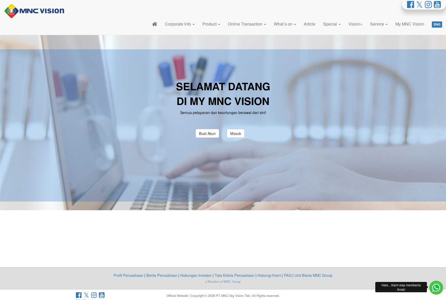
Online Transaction (246, 24)
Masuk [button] (235, 133)
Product (210, 24)
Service (377, 24)
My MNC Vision (409, 24)
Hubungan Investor (196, 275)
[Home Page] (154, 24)
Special (330, 24)
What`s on (283, 24)
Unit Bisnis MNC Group (313, 275)
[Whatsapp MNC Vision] (436, 287)
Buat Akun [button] (207, 133)
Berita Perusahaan (161, 275)
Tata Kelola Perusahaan (234, 275)
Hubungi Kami (269, 275)
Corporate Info (178, 24)
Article (309, 24)
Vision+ (355, 24)
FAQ (287, 275)
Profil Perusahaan (128, 275)
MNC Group (232, 281)
